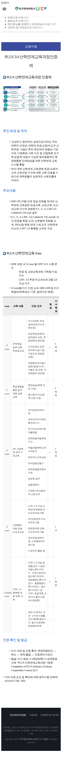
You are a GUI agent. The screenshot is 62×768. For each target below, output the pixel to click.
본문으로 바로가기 (18, 17)
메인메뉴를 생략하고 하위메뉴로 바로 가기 (32, 24)
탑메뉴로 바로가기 (18, 20)
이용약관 (33, 715)
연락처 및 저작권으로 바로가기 (25, 27)
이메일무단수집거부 (49, 715)
